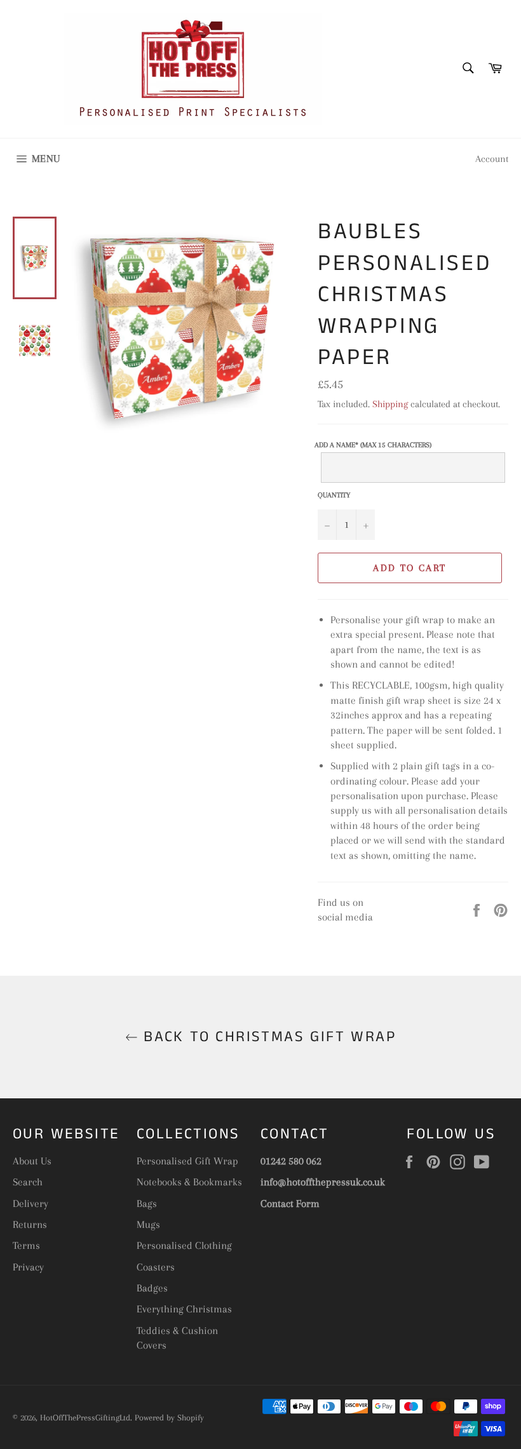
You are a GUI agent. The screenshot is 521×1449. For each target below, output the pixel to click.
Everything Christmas (184, 1309)
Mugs (148, 1224)
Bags (147, 1203)
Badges (152, 1288)
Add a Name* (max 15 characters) (373, 445)
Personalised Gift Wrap (187, 1161)
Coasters (156, 1267)
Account (491, 159)
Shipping (390, 404)
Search (28, 1182)
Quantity (334, 495)
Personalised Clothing (184, 1245)
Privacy (28, 1267)
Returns (30, 1224)
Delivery (30, 1203)
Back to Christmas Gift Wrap (267, 1037)
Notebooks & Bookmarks (189, 1182)
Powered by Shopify (169, 1417)
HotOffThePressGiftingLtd (85, 1417)
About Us (32, 1161)
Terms (26, 1245)
